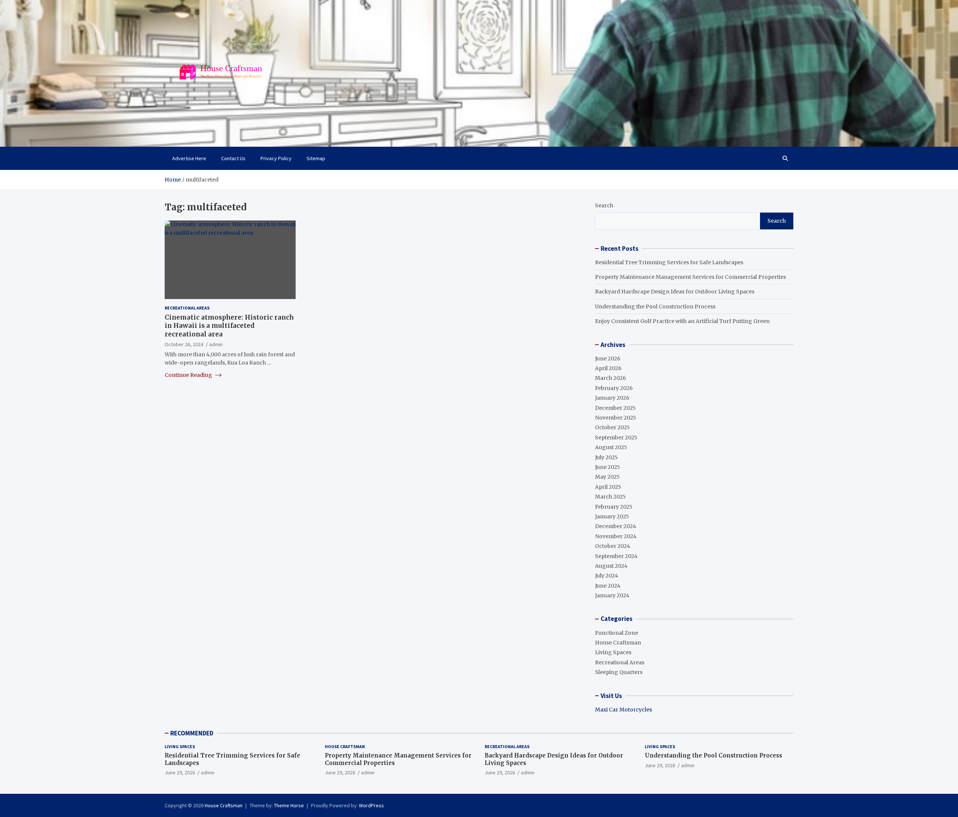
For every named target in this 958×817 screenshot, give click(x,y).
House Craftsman (618, 642)
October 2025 (612, 427)
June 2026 (607, 358)
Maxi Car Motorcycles (623, 709)
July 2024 (606, 575)
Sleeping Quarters (619, 672)
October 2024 (612, 546)
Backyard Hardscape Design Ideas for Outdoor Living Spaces (674, 291)
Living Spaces (613, 652)
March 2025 (610, 496)
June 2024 (607, 585)
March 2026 (610, 378)
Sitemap (315, 158)
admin (216, 344)
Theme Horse (289, 805)
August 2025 (611, 447)
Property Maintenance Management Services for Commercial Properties (690, 277)
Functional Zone (616, 632)
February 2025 (613, 506)
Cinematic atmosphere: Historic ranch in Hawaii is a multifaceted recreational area (229, 325)
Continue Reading (189, 375)
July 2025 (606, 457)
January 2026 (612, 397)
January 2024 (612, 595)
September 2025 (616, 437)
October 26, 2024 (184, 344)
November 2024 (616, 536)
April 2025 (608, 487)
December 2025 (615, 408)
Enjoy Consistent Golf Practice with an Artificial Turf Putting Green (682, 321)
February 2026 (614, 388)
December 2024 (615, 526)
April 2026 (608, 368)
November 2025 (615, 417)
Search (604, 205)
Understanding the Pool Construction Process (655, 306)
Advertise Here (189, 158)
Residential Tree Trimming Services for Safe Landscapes (669, 262)
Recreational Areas (187, 308)
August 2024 (611, 566)
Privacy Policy (276, 158)
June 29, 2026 (180, 772)
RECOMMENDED (191, 733)
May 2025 (607, 476)
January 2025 (612, 516)
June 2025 (607, 467)
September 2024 (616, 556)
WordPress (371, 805)
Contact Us (233, 158)
